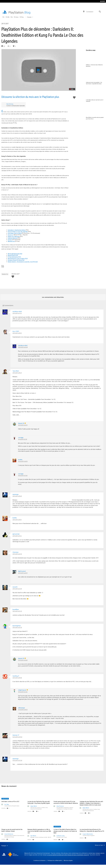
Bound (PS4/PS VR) (13, 255)
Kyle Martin (33, 835)
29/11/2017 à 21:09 (17, 588)
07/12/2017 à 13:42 (22, 475)
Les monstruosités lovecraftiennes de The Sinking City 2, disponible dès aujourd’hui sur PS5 (92, 830)
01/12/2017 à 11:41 (22, 439)
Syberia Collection (12, 238)
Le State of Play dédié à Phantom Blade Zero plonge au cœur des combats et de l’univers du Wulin (65, 831)
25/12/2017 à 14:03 (22, 709)
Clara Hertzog (9, 104)
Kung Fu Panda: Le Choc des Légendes (18, 231)
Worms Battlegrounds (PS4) (15, 253)
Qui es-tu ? (10, 235)
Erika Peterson (60, 806)
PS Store (16, 17)
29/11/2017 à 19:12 (17, 536)
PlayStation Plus (5, 274)
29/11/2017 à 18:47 (17, 496)
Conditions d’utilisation (39, 860)
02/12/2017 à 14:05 (23, 461)
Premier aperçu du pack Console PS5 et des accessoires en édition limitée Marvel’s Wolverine (66, 802)
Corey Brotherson (8, 834)
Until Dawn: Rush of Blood (14, 233)
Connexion (89, 12)
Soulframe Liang (60, 835)
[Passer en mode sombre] (84, 12)
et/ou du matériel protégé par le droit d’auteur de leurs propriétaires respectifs (68, 855)
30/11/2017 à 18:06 (17, 677)
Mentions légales (68, 860)
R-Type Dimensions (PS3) (14, 257)
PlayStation (19, 12)
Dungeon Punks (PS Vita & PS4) (16, 260)
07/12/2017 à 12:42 (22, 692)
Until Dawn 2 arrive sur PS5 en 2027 (10, 801)
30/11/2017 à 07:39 (17, 627)
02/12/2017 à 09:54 (17, 737)
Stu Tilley (6, 804)
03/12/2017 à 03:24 (17, 760)
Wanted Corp (11, 241)
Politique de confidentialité (55, 860)
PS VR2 (7, 17)
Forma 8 (10, 239)
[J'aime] (7, 808)
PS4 (12, 17)
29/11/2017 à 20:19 (22, 573)
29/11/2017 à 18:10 (17, 333)
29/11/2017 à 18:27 (17, 373)
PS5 (4, 17)
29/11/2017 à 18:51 (17, 519)
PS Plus (22, 17)
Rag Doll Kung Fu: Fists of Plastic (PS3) (18, 258)
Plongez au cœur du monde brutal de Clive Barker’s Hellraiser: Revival (11, 830)
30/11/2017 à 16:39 (22, 425)
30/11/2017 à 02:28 (23, 347)
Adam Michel (34, 806)
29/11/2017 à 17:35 (17, 313)
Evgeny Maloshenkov (88, 834)
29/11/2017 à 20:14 (17, 554)
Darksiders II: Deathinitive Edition (16, 230)
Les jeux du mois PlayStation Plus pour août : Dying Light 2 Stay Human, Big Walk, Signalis (39, 802)
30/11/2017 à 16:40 (22, 660)
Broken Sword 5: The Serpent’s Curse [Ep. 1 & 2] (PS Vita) (23, 261)
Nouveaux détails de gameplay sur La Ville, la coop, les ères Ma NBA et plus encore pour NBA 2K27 (39, 831)
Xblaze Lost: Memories (14, 236)
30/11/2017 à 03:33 (17, 611)
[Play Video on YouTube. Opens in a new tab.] (72, 89)
